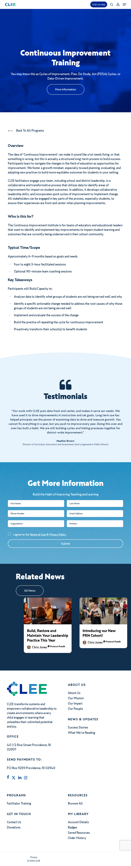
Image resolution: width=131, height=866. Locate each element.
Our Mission (76, 698)
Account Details (78, 822)
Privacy (33, 857)
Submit (65, 543)
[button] (124, 4)
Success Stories (78, 727)
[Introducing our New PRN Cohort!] (103, 611)
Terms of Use (38, 534)
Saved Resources (79, 833)
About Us (74, 693)
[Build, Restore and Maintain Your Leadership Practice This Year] (48, 611)
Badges (72, 827)
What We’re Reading (81, 733)
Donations (13, 827)
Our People (75, 709)
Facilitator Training (19, 803)
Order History (77, 838)
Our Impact (75, 703)
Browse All (75, 803)
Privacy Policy (57, 534)
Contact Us (14, 822)
